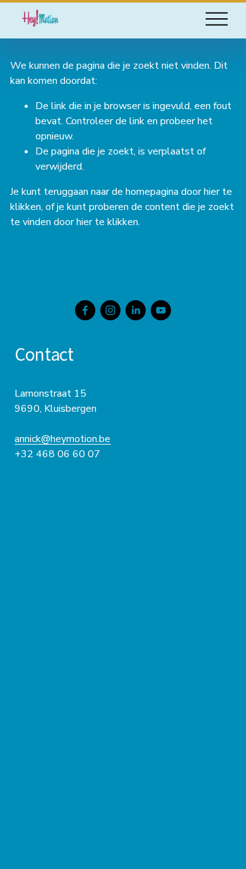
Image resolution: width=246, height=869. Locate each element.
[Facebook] (85, 310)
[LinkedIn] (136, 310)
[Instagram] (110, 310)
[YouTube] (161, 310)
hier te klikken (107, 222)
